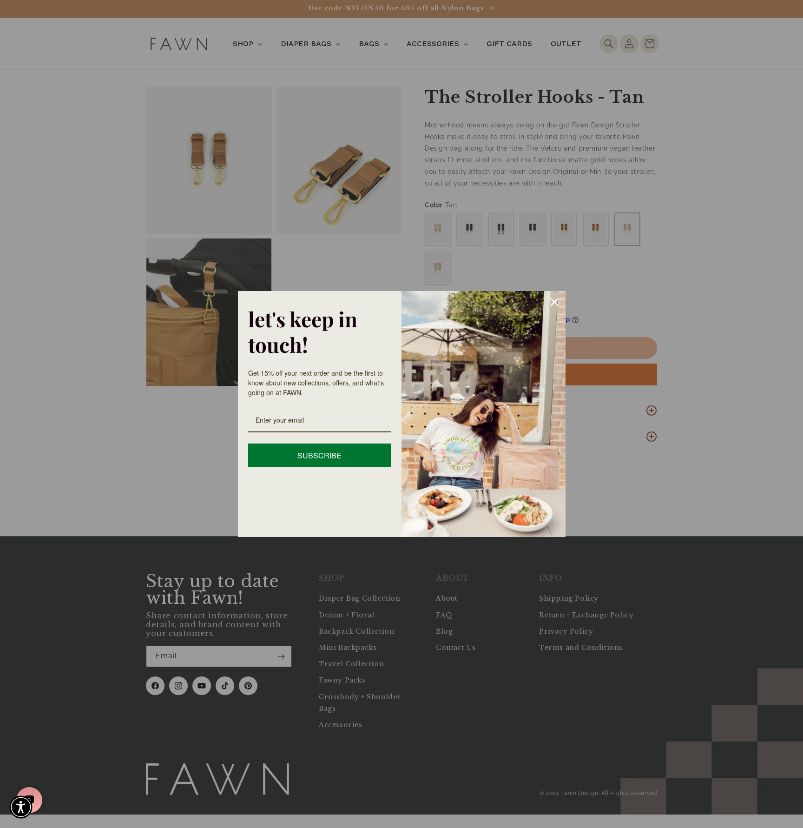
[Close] (554, 302)
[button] (21, 807)
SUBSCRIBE (319, 455)
